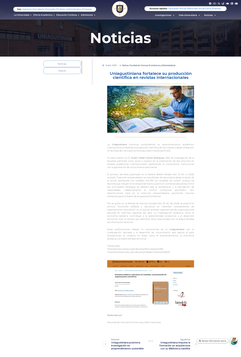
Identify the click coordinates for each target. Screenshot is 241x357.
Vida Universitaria (188, 15)
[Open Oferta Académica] (54, 15)
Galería (62, 70)
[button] (233, 341)
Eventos (217, 8)
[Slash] (150, 341)
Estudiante (38, 9)
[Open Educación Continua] (79, 15)
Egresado (50, 9)
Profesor (61, 9)
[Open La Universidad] (31, 15)
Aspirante (27, 9)
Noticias (208, 15)
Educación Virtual (177, 8)
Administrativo (74, 9)
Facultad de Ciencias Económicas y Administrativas (152, 65)
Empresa (87, 9)
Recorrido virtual (196, 8)
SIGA (208, 8)
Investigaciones (163, 15)
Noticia (125, 65)
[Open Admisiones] (95, 15)
